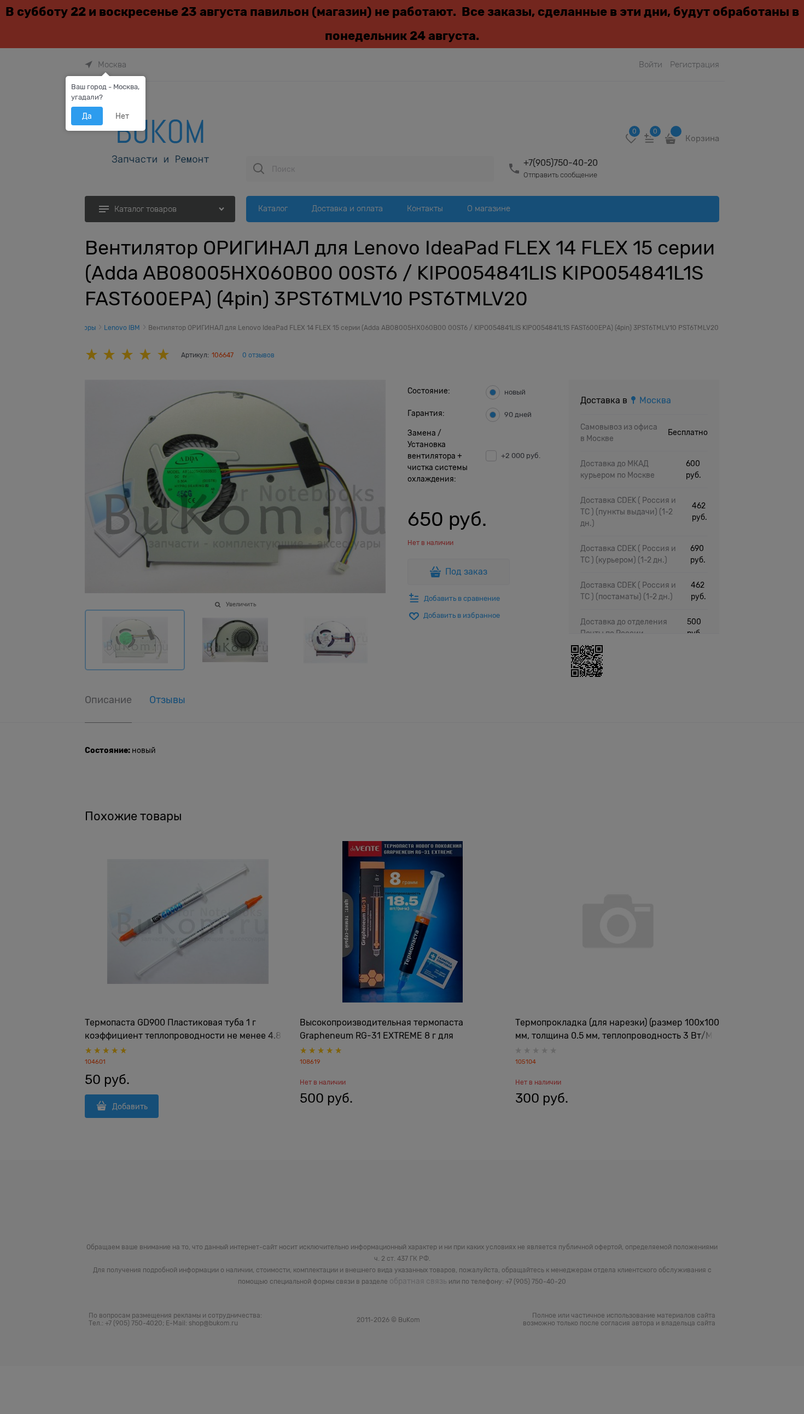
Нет (122, 116)
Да (87, 116)
